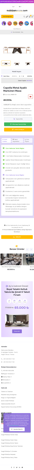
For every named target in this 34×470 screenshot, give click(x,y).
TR (19, 6)
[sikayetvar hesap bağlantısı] (22, 467)
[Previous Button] (3, 49)
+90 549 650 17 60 (9, 359)
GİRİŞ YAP (18, 237)
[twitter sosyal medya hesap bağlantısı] (16, 467)
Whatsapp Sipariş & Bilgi (19, 124)
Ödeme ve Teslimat (7, 391)
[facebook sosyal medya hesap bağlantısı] (11, 467)
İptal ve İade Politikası (7, 401)
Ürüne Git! (17, 331)
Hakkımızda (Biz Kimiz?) (8, 404)
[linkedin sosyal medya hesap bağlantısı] (19, 467)
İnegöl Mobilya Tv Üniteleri (9, 451)
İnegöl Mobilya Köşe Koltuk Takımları (12, 446)
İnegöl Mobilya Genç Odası (9, 457)
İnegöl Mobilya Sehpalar (8, 454)
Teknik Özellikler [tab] (4, 140)
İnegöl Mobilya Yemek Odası (9, 434)
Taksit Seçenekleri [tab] (16, 140)
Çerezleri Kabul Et (18, 429)
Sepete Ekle (19, 119)
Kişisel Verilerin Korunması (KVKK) (11, 407)
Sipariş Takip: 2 (7, 377)
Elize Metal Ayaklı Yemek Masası (11, 267)
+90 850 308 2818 (8, 370)
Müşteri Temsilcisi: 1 (8, 374)
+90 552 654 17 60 (8, 362)
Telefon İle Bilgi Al (19, 129)
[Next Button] (30, 49)
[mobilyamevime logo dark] (17, 10)
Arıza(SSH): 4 (6, 383)
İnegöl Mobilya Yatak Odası (9, 440)
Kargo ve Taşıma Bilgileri (8, 397)
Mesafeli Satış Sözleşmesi (8, 394)
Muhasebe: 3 (6, 380)
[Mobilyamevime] (11, 32)
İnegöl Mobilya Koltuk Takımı (9, 443)
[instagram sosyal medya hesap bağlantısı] (14, 467)
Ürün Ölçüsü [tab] (27, 140)
